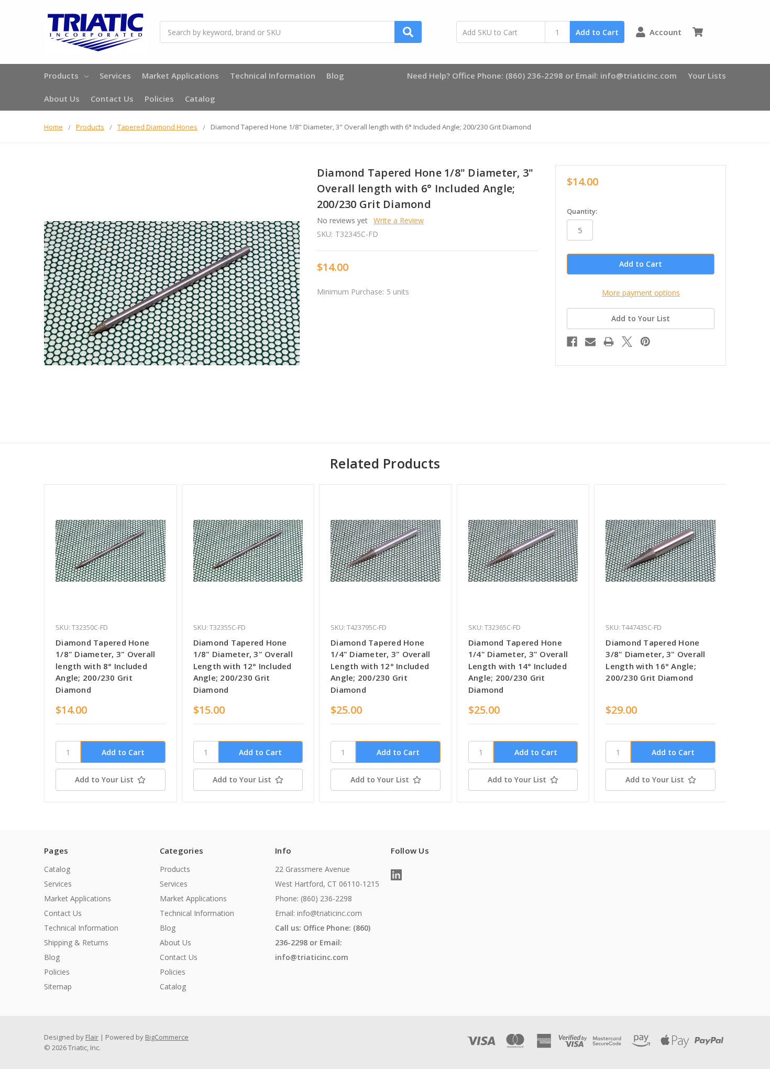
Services (115, 75)
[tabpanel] (110, 643)
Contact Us (112, 98)
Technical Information (272, 75)
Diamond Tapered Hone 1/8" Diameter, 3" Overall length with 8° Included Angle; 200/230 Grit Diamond (105, 666)
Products (61, 75)
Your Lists (707, 75)
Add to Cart (597, 32)
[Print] (608, 341)
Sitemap (58, 986)
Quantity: (582, 211)
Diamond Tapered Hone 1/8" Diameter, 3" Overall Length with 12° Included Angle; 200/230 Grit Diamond (243, 666)
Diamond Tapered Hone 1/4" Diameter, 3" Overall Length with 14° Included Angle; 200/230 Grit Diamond (518, 666)
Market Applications (180, 75)
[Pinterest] (645, 341)
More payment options (641, 293)
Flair (91, 1037)
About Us (62, 98)
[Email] (590, 341)
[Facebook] (572, 341)
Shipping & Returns (76, 942)
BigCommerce (167, 1037)
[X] (627, 341)
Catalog (200, 98)
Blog (335, 75)
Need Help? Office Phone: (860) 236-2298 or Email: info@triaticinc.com (542, 75)
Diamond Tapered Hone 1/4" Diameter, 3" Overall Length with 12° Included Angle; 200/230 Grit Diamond (380, 666)
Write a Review (398, 220)
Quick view (110, 550)
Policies (159, 98)
